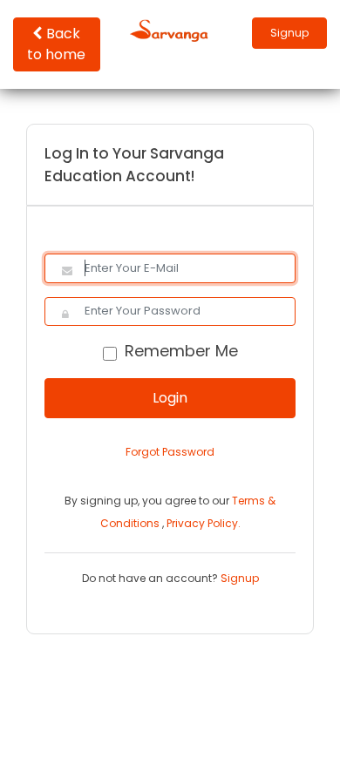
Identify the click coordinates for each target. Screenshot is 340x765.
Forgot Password (170, 451)
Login (170, 398)
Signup (289, 32)
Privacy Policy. (204, 523)
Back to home (56, 44)
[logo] (170, 29)
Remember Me (181, 351)
